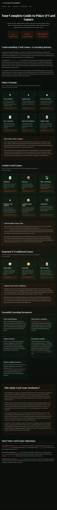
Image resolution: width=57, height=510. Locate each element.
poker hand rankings (7, 447)
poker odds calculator (42, 321)
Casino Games (15, 6)
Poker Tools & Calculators (39, 319)
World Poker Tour (14, 60)
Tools (30, 6)
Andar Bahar (20, 459)
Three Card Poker (11, 456)
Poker (9, 6)
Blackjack (18, 452)
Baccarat (4, 454)
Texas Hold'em (48, 414)
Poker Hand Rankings (10, 319)
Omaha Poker (41, 447)
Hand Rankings (23, 6)
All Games (4, 6)
